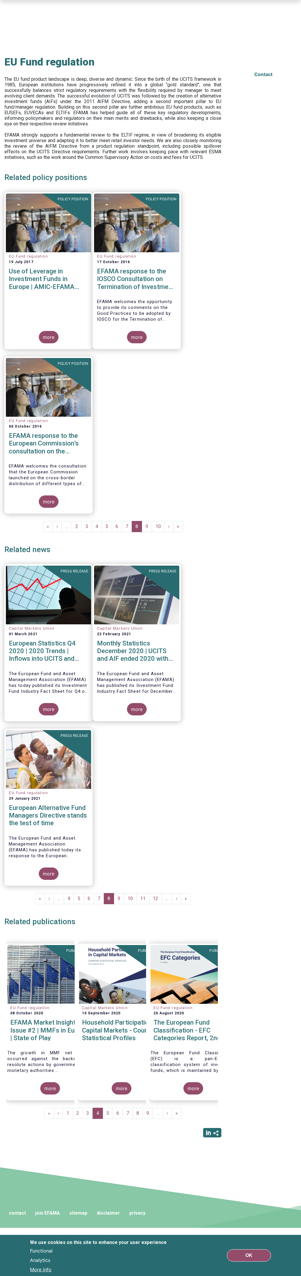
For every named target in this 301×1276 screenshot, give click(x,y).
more (48, 337)
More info (40, 1269)
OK (248, 1255)
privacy (137, 1213)
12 (157, 898)
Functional (41, 1251)
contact (17, 1213)
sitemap (78, 1213)
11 (144, 898)
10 (160, 526)
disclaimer (108, 1213)
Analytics (40, 1260)
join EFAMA (47, 1213)
